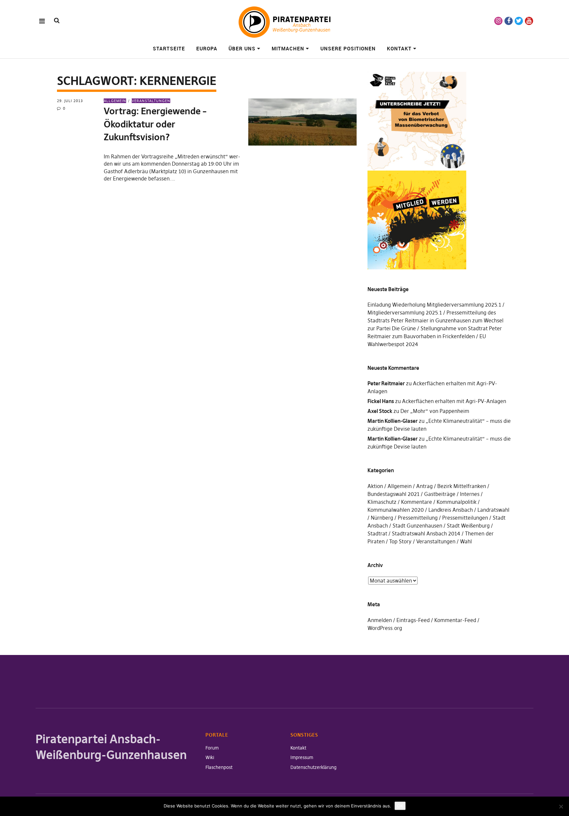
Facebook (508, 21)
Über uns (242, 48)
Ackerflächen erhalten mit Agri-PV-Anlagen (454, 401)
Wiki (209, 757)
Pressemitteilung (418, 517)
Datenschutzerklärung (313, 767)
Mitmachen (288, 48)
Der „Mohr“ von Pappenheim (434, 411)
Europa (206, 48)
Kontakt (399, 48)
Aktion (375, 486)
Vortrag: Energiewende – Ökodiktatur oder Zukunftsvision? (155, 124)
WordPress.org (384, 628)
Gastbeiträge (439, 494)
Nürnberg (382, 517)
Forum (212, 748)
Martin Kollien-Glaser (392, 421)
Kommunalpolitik (456, 502)
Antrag (424, 486)
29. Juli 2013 (70, 100)
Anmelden (379, 620)
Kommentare (416, 502)
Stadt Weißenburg (468, 525)
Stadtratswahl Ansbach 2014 (426, 533)
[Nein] (560, 806)
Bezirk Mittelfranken (461, 486)
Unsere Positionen (348, 48)
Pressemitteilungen (465, 517)
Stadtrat (377, 533)
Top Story (400, 541)
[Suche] (57, 20)
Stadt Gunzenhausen (417, 525)
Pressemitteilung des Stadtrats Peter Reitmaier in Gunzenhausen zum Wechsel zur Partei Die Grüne (435, 320)
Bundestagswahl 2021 (393, 494)
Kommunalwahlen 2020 (395, 509)
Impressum (301, 757)
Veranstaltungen (151, 100)
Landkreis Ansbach (450, 509)
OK (400, 805)
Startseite (169, 48)
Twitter (519, 21)
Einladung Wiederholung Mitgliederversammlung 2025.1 (434, 304)
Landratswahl (493, 509)
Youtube (529, 21)
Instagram (498, 21)
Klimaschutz (381, 502)
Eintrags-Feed (413, 620)
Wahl (466, 541)
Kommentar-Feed (455, 620)
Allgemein (115, 100)
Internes (469, 494)
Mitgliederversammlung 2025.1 (404, 312)
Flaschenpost (218, 767)
